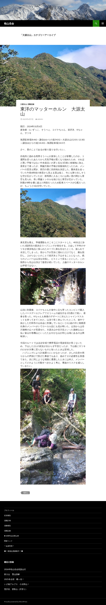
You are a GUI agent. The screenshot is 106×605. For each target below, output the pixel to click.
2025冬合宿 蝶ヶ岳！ (14, 579)
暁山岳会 (9, 23)
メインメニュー (102, 23)
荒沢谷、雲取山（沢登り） (15, 589)
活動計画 (7, 520)
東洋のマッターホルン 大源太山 (52, 111)
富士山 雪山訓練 (12, 574)
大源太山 (23, 104)
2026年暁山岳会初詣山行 (15, 569)
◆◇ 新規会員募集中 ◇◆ (13, 551)
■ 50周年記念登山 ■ (11, 536)
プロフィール (9, 510)
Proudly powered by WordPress (15, 602)
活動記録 (31, 104)
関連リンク (8, 541)
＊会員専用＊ (9, 546)
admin (40, 119)
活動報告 (7, 526)
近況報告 (7, 515)
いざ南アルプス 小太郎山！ (16, 584)
